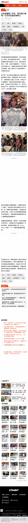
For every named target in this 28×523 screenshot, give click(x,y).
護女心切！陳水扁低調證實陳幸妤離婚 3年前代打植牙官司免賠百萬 (5, 440)
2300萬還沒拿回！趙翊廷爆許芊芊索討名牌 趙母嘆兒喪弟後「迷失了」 (5, 477)
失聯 (8, 23)
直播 (3, 26)
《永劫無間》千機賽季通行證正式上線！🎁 (14, 421)
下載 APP (21, 2)
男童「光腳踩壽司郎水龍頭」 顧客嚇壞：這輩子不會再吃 (13, 449)
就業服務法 (16, 26)
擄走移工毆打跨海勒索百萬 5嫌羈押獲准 (13, 306)
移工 (3, 23)
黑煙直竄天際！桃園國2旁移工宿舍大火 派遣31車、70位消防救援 (13, 302)
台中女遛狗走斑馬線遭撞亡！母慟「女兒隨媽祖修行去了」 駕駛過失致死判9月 (22, 421)
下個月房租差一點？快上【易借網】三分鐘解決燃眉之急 (14, 345)
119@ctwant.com (14, 353)
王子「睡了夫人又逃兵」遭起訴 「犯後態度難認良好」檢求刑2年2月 (5, 459)
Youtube (15, 500)
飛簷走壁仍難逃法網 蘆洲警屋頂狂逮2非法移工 (13, 294)
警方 (10, 30)
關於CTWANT (6, 494)
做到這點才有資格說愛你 (22, 431)
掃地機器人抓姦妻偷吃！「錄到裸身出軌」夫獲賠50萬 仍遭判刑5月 (22, 440)
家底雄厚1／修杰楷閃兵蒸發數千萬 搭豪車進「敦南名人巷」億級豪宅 (13, 468)
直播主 (9, 26)
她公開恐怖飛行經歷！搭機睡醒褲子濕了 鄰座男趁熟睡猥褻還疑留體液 (13, 477)
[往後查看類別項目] (25, 5)
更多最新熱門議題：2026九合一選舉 (14, 339)
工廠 (23, 26)
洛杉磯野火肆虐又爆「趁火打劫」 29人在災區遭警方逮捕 (15, 335)
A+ (3, 53)
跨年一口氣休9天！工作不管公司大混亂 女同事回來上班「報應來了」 (15, 323)
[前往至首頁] (5, 2)
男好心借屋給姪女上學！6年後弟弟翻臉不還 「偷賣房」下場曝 (22, 477)
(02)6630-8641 (17, 352)
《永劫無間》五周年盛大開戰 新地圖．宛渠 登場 (22, 412)
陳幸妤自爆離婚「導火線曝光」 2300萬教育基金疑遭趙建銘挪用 (22, 468)
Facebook (6, 500)
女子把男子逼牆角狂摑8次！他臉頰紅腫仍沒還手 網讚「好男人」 (13, 412)
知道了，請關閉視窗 (23, 515)
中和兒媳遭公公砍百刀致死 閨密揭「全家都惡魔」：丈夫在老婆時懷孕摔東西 (5, 449)
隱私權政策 (4, 520)
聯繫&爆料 (14, 494)
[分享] (1, 510)
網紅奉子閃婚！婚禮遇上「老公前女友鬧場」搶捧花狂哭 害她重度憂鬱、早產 (15, 331)
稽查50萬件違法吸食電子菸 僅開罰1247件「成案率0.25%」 (15, 341)
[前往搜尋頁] (25, 2)
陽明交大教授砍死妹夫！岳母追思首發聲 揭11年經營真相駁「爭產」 (5, 421)
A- (6, 53)
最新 (8, 5)
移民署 (13, 23)
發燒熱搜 (5, 497)
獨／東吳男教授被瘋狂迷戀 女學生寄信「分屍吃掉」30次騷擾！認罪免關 (14, 431)
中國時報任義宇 (8, 18)
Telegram (6, 502)
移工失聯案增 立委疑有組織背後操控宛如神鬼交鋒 (14, 290)
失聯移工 (20, 23)
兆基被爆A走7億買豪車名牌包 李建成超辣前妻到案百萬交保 (22, 459)
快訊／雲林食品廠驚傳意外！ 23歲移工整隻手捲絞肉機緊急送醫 (13, 298)
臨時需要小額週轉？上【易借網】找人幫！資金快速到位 (13, 459)
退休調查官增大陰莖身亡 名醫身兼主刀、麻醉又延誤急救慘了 (5, 412)
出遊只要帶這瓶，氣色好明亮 (5, 431)
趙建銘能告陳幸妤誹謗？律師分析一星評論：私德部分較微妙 (5, 468)
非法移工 (4, 30)
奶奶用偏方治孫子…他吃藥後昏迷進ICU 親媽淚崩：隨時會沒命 (15, 327)
